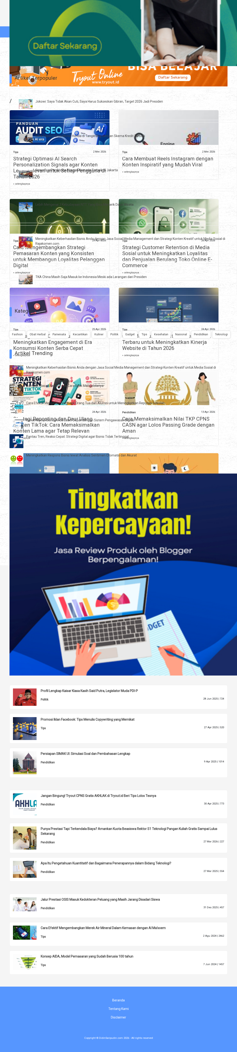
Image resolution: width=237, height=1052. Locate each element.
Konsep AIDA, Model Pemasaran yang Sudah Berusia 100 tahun (87, 956)
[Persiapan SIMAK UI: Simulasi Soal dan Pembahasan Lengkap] (28, 762)
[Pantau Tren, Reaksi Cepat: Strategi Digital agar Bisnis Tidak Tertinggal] (19, 441)
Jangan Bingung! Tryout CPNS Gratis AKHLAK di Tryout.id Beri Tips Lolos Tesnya (98, 796)
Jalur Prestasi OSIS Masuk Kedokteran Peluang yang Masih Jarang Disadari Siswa (100, 899)
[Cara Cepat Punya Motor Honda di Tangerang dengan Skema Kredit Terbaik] (29, 138)
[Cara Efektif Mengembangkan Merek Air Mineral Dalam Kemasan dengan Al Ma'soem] (28, 932)
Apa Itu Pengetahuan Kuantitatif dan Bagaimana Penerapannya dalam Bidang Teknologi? (106, 863)
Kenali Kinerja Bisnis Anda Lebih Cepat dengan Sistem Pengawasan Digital (80, 420)
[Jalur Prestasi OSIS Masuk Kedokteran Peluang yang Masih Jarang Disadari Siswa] (28, 904)
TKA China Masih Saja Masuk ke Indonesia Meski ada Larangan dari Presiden (91, 277)
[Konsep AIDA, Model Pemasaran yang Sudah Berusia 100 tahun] (28, 961)
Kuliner (98, 334)
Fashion (17, 334)
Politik (114, 334)
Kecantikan (80, 334)
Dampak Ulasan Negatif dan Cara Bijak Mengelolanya (64, 386)
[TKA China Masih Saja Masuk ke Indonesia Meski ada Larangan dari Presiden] (29, 279)
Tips (144, 334)
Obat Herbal (38, 334)
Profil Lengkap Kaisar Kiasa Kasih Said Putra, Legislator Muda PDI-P (89, 691)
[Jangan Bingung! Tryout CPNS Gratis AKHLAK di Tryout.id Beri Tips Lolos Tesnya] (28, 804)
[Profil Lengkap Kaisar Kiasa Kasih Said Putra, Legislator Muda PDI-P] (28, 697)
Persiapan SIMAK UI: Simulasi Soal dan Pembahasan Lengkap (85, 753)
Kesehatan (161, 334)
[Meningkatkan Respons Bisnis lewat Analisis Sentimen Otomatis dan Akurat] (19, 460)
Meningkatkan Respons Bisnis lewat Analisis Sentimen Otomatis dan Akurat (81, 455)
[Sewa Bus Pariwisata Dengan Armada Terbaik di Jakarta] (29, 172)
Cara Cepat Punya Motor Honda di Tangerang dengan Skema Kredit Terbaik (90, 136)
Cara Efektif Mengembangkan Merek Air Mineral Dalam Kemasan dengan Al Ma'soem (103, 928)
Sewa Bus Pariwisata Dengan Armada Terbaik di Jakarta (76, 170)
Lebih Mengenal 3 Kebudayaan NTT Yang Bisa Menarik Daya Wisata (84, 204)
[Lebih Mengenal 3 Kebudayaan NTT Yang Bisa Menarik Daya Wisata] (29, 206)
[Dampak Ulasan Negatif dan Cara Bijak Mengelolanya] (19, 389)
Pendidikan (201, 334)
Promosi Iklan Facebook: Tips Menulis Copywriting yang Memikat (87, 719)
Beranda (118, 1000)
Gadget (130, 334)
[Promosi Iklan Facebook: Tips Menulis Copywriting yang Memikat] (28, 728)
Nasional (181, 334)
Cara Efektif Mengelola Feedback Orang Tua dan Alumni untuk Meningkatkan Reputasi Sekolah (95, 403)
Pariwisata (59, 334)
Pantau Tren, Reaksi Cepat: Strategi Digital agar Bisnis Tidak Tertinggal (77, 436)
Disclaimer (118, 1017)
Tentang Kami (118, 1009)
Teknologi (221, 334)
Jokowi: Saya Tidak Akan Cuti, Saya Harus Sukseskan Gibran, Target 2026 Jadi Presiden (99, 101)
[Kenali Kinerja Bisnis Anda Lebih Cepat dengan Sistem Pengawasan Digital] (19, 423)
